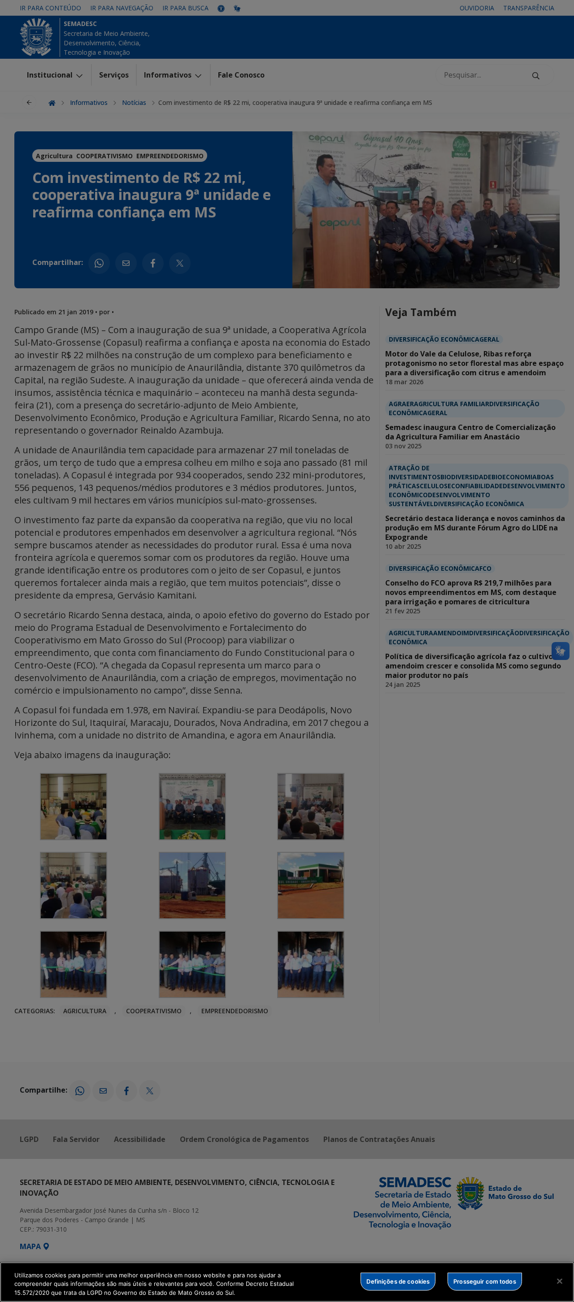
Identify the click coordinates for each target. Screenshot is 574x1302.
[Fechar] (560, 1281)
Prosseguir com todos (484, 1281)
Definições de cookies (398, 1281)
